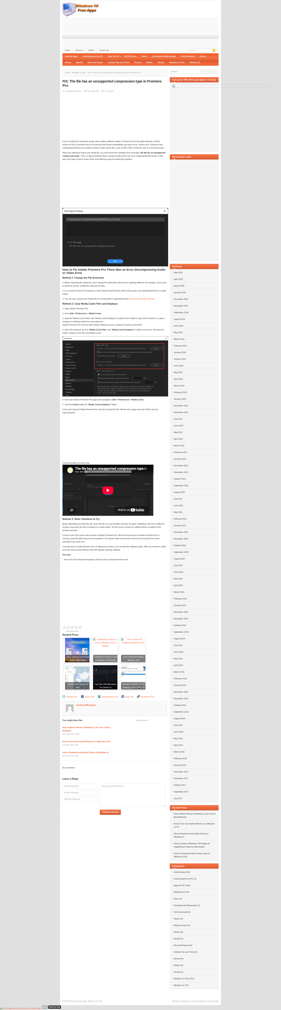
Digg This (129, 697)
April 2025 (178, 279)
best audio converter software (142, 299)
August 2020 (179, 559)
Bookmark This (147, 697)
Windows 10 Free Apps (78, 1001)
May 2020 (178, 579)
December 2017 (181, 772)
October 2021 (180, 479)
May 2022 (178, 432)
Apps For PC (112, 56)
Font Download (188, 56)
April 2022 (178, 439)
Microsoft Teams (95, 62)
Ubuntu (161, 62)
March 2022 (179, 446)
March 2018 (179, 752)
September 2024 (181, 312)
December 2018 (181, 692)
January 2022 (180, 459)
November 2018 (181, 698)
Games (203, 56)
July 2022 (178, 419)
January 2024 (180, 352)
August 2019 (179, 639)
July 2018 (178, 725)
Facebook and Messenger (164, 56)
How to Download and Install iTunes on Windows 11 (85, 752)
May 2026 (178, 272)
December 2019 (181, 612)
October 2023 (180, 359)
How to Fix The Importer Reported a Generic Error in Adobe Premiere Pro (96, 559)
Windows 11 (194, 62)
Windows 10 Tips (177, 62)
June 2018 (178, 732)
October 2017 (180, 785)
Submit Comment (110, 812)
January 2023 (180, 399)
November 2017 (181, 778)
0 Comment (109, 91)
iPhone (68, 62)
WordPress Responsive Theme (184, 1001)
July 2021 (178, 499)
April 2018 (178, 745)
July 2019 (178, 645)
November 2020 (181, 539)
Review (137, 62)
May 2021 (178, 512)
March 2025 (179, 286)
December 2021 (181, 465)
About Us (79, 50)
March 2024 (179, 339)
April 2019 (178, 665)
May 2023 (178, 372)
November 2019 (181, 619)
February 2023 (180, 392)
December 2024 (181, 299)
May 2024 (178, 332)
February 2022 (180, 452)
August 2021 (179, 492)
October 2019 (180, 625)
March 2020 (179, 592)
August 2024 (179, 319)
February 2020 (180, 599)
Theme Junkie (213, 1001)
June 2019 (178, 652)
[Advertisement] (159, 24)
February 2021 (180, 519)
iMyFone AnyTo (180, 925)
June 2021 (178, 505)
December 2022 (181, 406)
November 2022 (181, 412)
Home (67, 50)
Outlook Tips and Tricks (119, 62)
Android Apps (71, 56)
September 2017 (181, 792)
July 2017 (178, 798)
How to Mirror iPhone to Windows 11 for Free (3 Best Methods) (86, 729)
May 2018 (178, 738)
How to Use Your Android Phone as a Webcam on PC (86, 741)
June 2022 (178, 426)
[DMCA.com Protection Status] (51, 1008)
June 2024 (178, 326)
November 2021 (181, 472)
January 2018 (180, 765)
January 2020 (180, 605)
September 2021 (181, 485)
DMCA (91, 50)
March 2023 (179, 386)
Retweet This (72, 697)
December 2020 (181, 532)
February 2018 (180, 758)
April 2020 (178, 585)
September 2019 (181, 632)
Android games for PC (92, 56)
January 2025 (180, 292)
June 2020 (178, 572)
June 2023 (178, 366)
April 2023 (178, 379)
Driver (144, 56)
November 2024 (181, 306)
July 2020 (178, 565)
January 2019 (180, 685)
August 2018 (179, 718)
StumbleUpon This (110, 697)
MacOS (79, 62)
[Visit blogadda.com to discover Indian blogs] (20, 1008)
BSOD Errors (130, 56)
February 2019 (180, 679)
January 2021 (180, 525)
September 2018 (181, 712)
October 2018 (180, 705)
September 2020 (181, 552)
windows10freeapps (73, 91)
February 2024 (180, 346)
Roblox (149, 62)
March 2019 (179, 672)
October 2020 (180, 545)
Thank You (104, 50)
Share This (89, 697)
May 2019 (178, 659)
